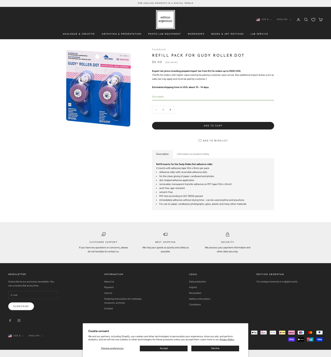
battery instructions (199, 298)
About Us (109, 281)
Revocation (195, 293)
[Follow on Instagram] (19, 320)
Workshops (196, 34)
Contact (108, 308)
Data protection (197, 281)
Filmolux (159, 50)
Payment (109, 287)
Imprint (193, 287)
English (282, 19)
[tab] (162, 154)
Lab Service (259, 34)
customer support (103, 242)
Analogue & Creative (79, 34)
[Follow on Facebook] (10, 320)
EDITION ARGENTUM (270, 274)
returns (108, 293)
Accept (164, 348)
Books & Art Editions (227, 34)
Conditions (195, 304)
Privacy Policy (227, 339)
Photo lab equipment (164, 34)
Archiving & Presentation (121, 34)
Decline (215, 348)
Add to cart (213, 125)
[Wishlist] (313, 20)
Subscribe (21, 306)
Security (227, 242)
